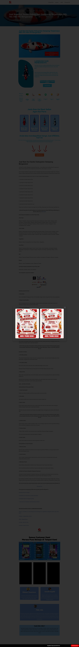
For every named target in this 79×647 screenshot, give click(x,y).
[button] (64, 307)
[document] (39, 323)
